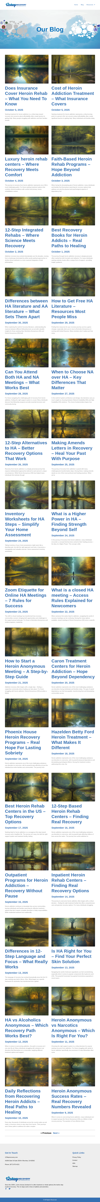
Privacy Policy (76, 1157)
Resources (90, 4)
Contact (74, 1160)
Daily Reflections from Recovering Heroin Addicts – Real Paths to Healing (23, 1101)
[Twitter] (9, 1189)
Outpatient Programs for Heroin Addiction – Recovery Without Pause (26, 885)
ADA (73, 1163)
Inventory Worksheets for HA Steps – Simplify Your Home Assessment (24, 524)
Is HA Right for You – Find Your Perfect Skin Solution (71, 956)
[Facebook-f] (6, 1189)
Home (76, 4)
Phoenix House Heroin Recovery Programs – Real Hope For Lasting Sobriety (23, 742)
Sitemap (75, 1166)
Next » (56, 1133)
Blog (82, 4)
